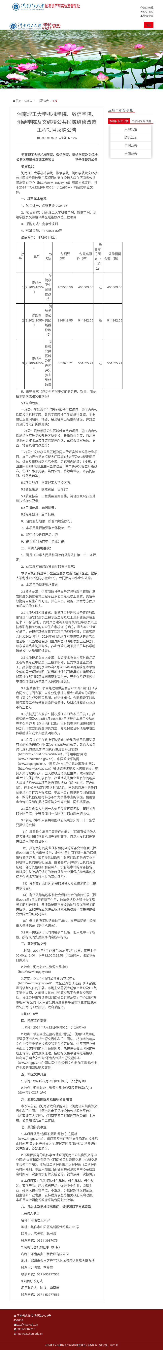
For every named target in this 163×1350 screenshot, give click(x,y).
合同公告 (130, 145)
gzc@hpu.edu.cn (27, 1324)
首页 (18, 100)
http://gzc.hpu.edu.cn (30, 1333)
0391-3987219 (26, 1329)
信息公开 (29, 100)
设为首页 (148, 12)
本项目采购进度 (141, 121)
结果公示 (130, 137)
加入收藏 (148, 7)
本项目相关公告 (119, 121)
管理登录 (148, 15)
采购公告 (43, 100)
